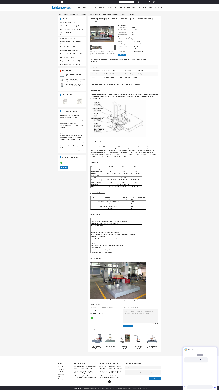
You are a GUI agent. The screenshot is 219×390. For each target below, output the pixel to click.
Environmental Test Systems (69, 64)
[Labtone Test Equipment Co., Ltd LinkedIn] (62, 2)
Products (86, 7)
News (144, 7)
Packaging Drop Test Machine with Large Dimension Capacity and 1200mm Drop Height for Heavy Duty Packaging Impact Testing (152, 347)
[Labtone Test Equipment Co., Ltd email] (62, 163)
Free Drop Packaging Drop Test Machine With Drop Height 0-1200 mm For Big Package (102, 53)
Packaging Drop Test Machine (78, 14)
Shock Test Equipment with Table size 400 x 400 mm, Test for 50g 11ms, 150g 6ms (111, 368)
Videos (94, 7)
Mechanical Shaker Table (67, 50)
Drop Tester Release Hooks (68, 61)
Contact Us (136, 7)
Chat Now (149, 2)
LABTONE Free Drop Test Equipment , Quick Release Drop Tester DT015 (110, 347)
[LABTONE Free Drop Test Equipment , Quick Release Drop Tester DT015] (110, 339)
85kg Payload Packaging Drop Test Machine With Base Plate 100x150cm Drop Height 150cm (138, 347)
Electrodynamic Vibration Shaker (70, 29)
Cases (150, 7)
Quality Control (124, 7)
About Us (102, 7)
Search (136, 2)
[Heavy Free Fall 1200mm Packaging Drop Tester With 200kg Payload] (62, 80)
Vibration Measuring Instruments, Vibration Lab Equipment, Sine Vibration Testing (85, 372)
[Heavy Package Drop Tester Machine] (62, 75)
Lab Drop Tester (65, 57)
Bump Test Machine (66, 47)
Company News (159, 7)
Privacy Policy (77, 388)
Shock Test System (66, 38)
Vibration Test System (67, 22)
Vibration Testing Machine (68, 26)
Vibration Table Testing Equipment (70, 33)
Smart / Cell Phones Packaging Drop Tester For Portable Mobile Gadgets (74, 85)
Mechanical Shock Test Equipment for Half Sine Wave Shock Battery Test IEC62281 (110, 372)
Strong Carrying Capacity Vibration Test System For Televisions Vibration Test (85, 376)
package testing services (112, 300)
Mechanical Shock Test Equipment (70, 42)
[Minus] (215, 350)
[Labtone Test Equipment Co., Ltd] (61, 7)
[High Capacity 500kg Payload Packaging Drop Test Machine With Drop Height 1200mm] (96, 339)
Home (78, 7)
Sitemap (60, 379)
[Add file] (185, 387)
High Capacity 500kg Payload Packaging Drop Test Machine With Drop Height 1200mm (96, 347)
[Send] (214, 387)
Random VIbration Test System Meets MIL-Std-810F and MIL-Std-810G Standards (85, 368)
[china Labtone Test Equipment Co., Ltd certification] (65, 101)
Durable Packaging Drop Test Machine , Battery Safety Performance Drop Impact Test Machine (124, 347)
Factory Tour (111, 7)
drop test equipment (99, 300)
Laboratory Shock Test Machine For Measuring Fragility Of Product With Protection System (110, 377)
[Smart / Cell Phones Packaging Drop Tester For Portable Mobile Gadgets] (62, 85)
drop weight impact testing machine (130, 300)
